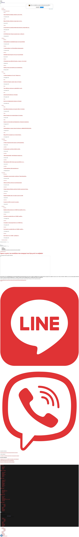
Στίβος (3, 105)
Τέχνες (3, 492)
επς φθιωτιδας (22, 280)
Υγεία (2, 482)
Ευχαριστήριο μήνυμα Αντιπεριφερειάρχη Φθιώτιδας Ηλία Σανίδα (9, 452)
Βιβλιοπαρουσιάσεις (4, 490)
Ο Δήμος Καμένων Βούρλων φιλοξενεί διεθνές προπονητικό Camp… (16, 189)
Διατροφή (3, 500)
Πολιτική (3, 480)
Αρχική (3, 8)
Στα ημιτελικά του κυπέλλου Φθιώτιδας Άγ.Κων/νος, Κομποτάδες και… (17, 27)
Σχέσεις (3, 497)
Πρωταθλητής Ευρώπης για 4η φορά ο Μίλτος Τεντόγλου (14, 109)
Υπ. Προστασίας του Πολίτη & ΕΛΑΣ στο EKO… (12, 149)
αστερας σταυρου (10, 280)
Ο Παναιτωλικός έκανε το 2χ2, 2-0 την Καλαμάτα (7, 460)
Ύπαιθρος (3, 483)
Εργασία (3, 484)
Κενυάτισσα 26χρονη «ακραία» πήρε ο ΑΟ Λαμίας (12, 81)
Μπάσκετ (3, 38)
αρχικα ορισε (6, 280)
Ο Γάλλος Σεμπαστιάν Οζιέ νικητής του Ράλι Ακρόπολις (14, 142)
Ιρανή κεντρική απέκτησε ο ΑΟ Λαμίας (11, 94)
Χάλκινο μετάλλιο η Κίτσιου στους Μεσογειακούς (13, 182)
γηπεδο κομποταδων (15, 280)
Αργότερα (37, 7)
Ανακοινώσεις (4, 474)
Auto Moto (5, 140)
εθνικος (19, 280)
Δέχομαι (42, 7)
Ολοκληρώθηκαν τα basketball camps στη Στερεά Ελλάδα (14, 41)
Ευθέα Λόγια (3, 472)
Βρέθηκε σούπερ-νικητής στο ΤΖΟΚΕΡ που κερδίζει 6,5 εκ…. (15, 209)
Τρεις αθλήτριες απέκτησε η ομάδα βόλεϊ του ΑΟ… (13, 88)
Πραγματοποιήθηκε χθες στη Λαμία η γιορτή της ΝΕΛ (13, 195)
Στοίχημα (3, 206)
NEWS (3, 526)
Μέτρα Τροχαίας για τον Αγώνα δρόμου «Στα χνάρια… (13, 115)
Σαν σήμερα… (4, 498)
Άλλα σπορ (3, 172)
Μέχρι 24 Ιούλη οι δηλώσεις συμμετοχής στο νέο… (13, 21)
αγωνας (1, 280)
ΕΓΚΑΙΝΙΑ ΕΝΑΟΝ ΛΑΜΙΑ (6, 499)
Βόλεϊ (3, 71)
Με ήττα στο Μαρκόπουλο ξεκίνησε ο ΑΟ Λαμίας (12, 101)
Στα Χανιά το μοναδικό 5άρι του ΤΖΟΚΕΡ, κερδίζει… (13, 216)
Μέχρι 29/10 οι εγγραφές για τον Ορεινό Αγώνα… (12, 134)
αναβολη (3, 280)
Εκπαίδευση (3, 481)
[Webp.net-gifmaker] (15, 6)
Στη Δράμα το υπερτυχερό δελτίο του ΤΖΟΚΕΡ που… (13, 222)
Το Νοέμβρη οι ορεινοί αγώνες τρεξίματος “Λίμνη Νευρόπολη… (15, 176)
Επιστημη (3, 486)
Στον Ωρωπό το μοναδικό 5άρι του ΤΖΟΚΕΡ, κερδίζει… (13, 229)
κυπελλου (25, 280)
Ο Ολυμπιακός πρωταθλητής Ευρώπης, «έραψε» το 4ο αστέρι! (15, 61)
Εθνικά (4, 505)
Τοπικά (4, 12)
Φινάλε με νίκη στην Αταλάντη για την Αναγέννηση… (13, 67)
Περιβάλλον (3, 485)
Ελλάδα (3, 468)
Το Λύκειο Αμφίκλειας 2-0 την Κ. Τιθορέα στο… (12, 75)
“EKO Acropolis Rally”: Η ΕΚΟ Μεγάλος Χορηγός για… (13, 155)
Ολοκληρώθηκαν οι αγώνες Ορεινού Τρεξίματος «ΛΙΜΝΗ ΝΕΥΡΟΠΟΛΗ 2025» (17, 128)
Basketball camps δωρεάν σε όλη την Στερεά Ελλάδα (13, 54)
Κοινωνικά (3, 496)
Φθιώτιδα (3, 467)
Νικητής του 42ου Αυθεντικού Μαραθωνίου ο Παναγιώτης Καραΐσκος (16, 121)
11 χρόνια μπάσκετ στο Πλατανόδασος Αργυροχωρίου (13, 48)
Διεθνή (4, 506)
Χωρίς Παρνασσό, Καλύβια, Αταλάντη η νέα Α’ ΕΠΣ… (13, 14)
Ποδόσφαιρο (3, 9)
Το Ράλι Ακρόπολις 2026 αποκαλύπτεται (11, 168)
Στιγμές (3, 473)
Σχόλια (3, 476)
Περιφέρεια (3, 466)
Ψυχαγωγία (3, 491)
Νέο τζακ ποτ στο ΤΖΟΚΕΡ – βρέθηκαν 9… (11, 235)
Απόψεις (3, 475)
